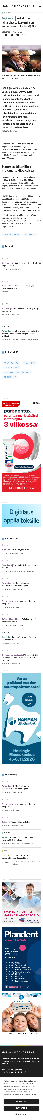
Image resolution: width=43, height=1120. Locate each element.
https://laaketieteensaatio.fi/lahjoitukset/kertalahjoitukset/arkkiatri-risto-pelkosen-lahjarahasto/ (21, 224)
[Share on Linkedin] (17, 34)
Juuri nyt (30, 363)
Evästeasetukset (21, 1114)
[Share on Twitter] (12, 34)
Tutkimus (30, 235)
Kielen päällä (11, 368)
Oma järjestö (11, 235)
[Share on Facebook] (6, 34)
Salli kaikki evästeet (21, 1102)
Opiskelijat (10, 377)
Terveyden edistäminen (17, 372)
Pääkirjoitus (11, 363)
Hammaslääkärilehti (18, 6)
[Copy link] (23, 34)
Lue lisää (33, 1094)
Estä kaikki (21, 1108)
